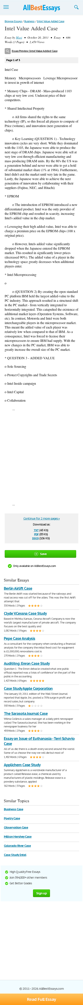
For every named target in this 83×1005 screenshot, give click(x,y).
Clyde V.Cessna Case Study (25, 613)
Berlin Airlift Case (18, 588)
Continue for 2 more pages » (41, 518)
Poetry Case (12, 818)
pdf (36, 533)
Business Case (13, 809)
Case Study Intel (15, 855)
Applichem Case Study (22, 764)
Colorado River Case (17, 846)
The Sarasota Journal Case (26, 713)
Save (43, 554)
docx (35, 537)
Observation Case (16, 827)
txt (36, 529)
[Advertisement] (41, 456)
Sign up (41, 893)
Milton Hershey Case (17, 836)
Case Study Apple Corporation (28, 688)
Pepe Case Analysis (19, 638)
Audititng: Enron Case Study (27, 663)
